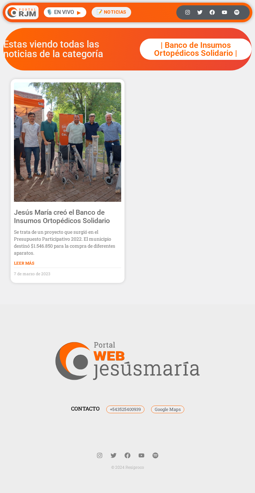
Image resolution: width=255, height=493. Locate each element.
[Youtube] (224, 12)
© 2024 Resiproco (127, 467)
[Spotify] (236, 12)
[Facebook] (212, 12)
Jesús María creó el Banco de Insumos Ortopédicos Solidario (62, 216)
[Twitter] (200, 12)
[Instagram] (187, 12)
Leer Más (24, 263)
